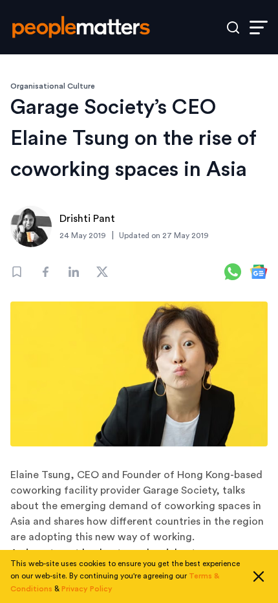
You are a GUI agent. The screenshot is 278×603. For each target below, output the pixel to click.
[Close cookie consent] (259, 576)
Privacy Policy (86, 589)
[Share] (45, 271)
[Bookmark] (16, 271)
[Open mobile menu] (259, 27)
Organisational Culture (52, 86)
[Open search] (233, 27)
